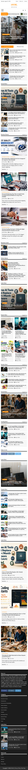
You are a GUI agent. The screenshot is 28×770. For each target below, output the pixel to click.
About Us (21, 1)
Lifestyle (2, 712)
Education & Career (4, 698)
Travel (2, 721)
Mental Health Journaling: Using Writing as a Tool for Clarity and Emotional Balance (17, 380)
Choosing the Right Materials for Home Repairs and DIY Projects (17, 64)
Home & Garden (5, 411)
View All (24, 134)
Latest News (8, 46)
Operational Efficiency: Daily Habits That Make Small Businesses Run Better (13, 38)
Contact (25, 1)
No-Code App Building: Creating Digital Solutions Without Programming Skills (7, 332)
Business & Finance (6, 34)
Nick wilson (12, 65)
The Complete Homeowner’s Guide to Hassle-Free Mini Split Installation (17, 70)
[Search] (25, 10)
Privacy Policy (3, 763)
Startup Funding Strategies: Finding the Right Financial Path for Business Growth (13, 229)
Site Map (23, 768)
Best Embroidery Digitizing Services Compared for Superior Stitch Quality (13, 159)
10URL (14, 4)
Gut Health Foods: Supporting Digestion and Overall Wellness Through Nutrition (17, 386)
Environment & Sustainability (6, 703)
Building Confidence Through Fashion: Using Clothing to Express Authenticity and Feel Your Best (16, 275)
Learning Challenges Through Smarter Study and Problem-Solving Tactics (17, 247)
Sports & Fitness (4, 716)
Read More (4, 169)
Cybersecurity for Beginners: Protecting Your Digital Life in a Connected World (17, 368)
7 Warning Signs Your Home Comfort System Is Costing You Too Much (16, 77)
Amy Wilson (5, 42)
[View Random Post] (23, 10)
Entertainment (3, 701)
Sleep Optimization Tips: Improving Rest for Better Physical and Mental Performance (17, 374)
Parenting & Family (4, 714)
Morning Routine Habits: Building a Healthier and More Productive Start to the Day (7, 355)
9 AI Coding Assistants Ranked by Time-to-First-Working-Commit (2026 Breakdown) (17, 57)
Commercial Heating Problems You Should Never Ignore (16, 434)
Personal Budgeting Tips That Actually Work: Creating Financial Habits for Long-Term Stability (13, 195)
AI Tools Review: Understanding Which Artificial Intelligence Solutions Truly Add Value (20, 332)
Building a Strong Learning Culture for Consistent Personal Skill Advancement (16, 253)
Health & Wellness (4, 707)
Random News (21, 46)
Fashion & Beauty (4, 705)
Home (17, 1)
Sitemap (2, 761)
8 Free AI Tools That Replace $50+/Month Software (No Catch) (17, 50)
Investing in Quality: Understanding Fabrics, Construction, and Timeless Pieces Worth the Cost (16, 264)
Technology (5, 97)
